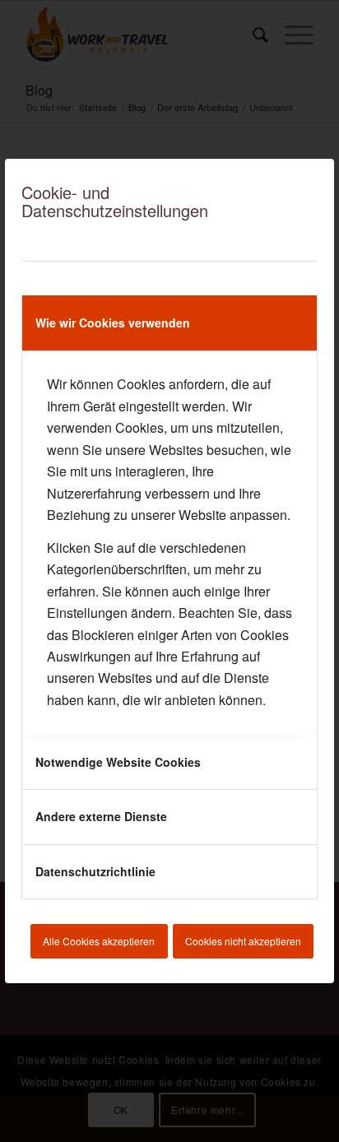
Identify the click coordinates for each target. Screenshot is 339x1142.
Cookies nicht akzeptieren (243, 941)
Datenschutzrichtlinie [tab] (95, 871)
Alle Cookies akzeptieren (99, 941)
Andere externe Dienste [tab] (101, 816)
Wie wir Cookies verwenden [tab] (112, 322)
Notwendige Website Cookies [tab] (118, 762)
